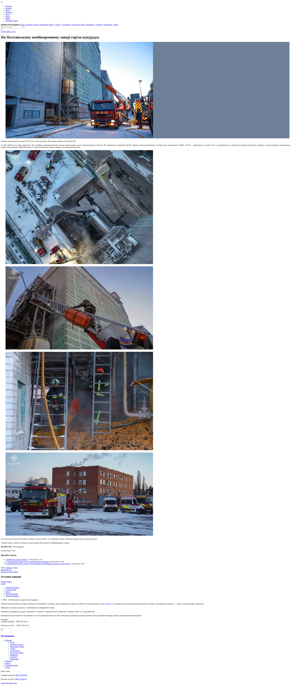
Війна (8, 19)
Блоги (8, 10)
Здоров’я (99, 25)
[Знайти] (24, 27)
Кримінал (90, 25)
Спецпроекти (11, 590)
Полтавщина (7, 636)
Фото (8, 14)
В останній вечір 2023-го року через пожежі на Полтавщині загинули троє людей (37, 564)
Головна (9, 6)
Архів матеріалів (12, 596)
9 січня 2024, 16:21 (8, 32)
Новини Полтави (12, 588)
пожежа (9, 568)
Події (22, 25)
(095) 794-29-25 (21, 675)
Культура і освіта (78, 25)
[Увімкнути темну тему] (2, 2)
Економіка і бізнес (47, 25)
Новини (9, 8)
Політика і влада (31, 25)
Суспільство (66, 25)
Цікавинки (108, 25)
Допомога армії (12, 21)
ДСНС (15, 568)
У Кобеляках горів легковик (17, 560)
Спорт (57, 25)
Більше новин (6, 582)
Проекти (9, 12)
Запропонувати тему (9, 683)
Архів (116, 25)
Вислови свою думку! (9, 572)
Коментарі (5, 570)
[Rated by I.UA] (6, 631)
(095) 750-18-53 (21, 679)
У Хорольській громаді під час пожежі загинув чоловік (27, 562)
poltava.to (109, 604)
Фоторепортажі (12, 594)
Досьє (8, 17)
